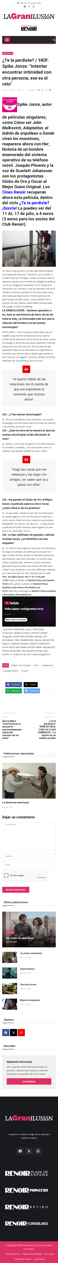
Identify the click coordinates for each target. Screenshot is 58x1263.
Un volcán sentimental (31, 953)
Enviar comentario (16, 890)
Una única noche (28, 984)
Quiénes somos (13, 1254)
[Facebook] (5, 1032)
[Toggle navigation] (7, 39)
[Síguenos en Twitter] (29, 6)
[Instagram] (21, 1032)
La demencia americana (15, 802)
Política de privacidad (32, 1254)
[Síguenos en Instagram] (33, 6)
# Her (36, 665)
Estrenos (10, 932)
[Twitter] (13, 1032)
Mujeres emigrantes (30, 1000)
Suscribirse (29, 1081)
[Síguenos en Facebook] (25, 6)
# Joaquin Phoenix (10, 671)
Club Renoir (7, 53)
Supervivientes (27, 969)
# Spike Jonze (47, 665)
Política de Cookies (23, 1259)
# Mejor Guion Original (20, 665)
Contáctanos (39, 1259)
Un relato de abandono (20, 938)
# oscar (25, 671)
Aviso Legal (49, 1254)
